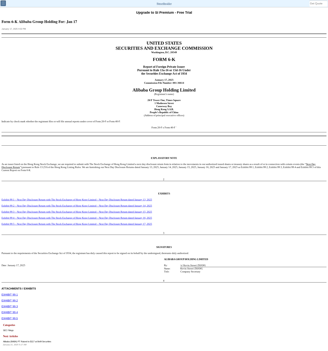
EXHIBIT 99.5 (10, 318)
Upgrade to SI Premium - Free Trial (164, 12)
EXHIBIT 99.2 (10, 300)
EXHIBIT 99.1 (10, 294)
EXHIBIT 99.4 (10, 312)
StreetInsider (164, 4)
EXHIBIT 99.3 (10, 306)
